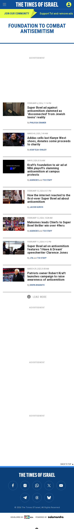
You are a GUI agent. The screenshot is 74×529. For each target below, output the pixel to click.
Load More (40, 296)
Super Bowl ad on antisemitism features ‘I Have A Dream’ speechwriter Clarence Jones (48, 249)
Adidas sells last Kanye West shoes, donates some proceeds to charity (49, 141)
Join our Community (16, 13)
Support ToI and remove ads (56, 13)
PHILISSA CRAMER (38, 123)
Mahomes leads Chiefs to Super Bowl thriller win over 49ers (49, 224)
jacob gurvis (36, 207)
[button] (68, 4)
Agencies (34, 180)
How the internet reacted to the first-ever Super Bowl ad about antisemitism (48, 198)
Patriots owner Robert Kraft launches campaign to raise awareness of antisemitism (46, 276)
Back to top (66, 464)
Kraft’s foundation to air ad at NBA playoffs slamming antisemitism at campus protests (47, 169)
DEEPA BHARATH (37, 285)
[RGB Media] (29, 517)
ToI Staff (47, 180)
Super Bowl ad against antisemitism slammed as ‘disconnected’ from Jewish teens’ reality (46, 112)
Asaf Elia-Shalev (38, 150)
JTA (31, 258)
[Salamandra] (55, 517)
